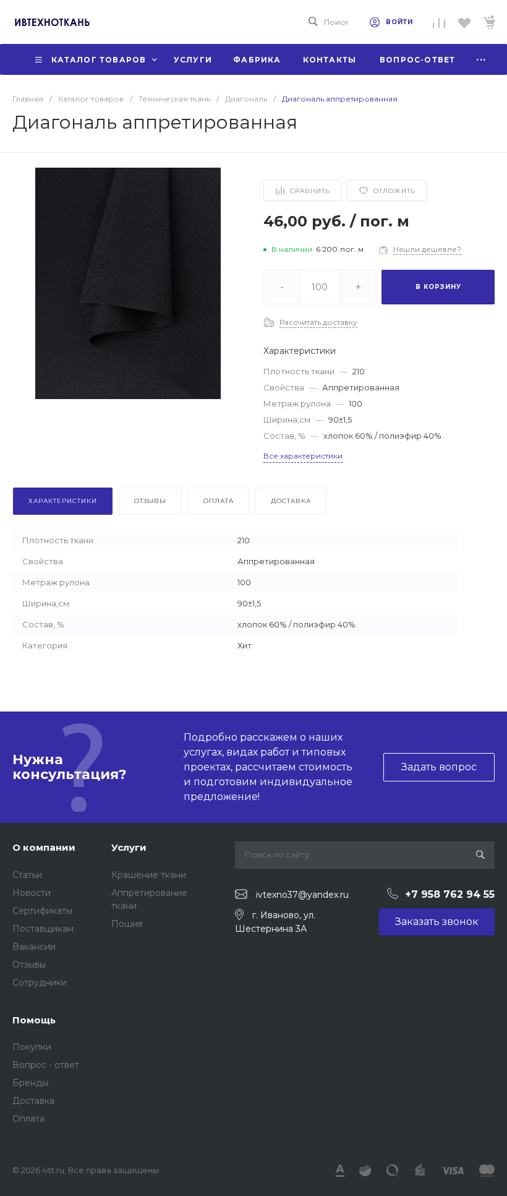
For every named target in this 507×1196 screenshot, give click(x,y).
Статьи (27, 874)
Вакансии (34, 946)
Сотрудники (39, 982)
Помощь (34, 1020)
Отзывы (29, 964)
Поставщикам (43, 928)
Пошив (127, 923)
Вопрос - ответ (45, 1064)
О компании (43, 847)
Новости (31, 892)
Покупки (31, 1046)
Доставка (33, 1100)
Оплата (28, 1118)
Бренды (30, 1082)
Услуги (129, 847)
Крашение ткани (148, 874)
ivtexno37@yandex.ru (302, 894)
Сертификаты (42, 910)
